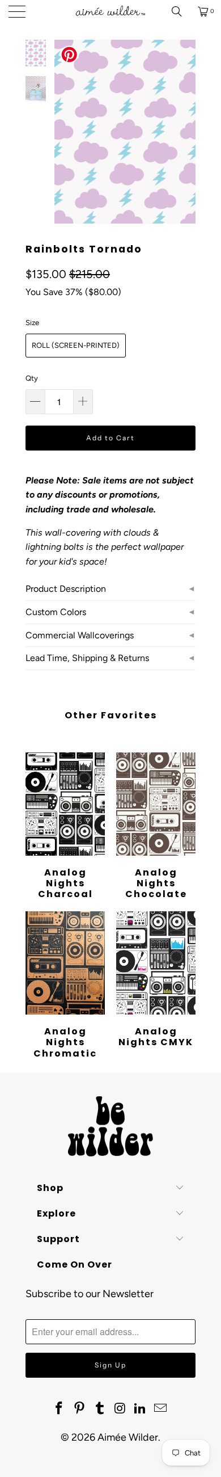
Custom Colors (56, 612)
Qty (32, 378)
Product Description (66, 588)
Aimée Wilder (127, 1437)
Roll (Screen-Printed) (76, 345)
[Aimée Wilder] (111, 11)
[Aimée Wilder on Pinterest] (79, 1409)
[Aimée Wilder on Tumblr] (99, 1409)
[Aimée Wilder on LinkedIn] (140, 1409)
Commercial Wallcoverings (80, 635)
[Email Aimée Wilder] (160, 1409)
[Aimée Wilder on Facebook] (59, 1409)
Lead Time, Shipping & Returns (87, 658)
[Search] (181, 11)
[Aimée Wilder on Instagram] (120, 1409)
